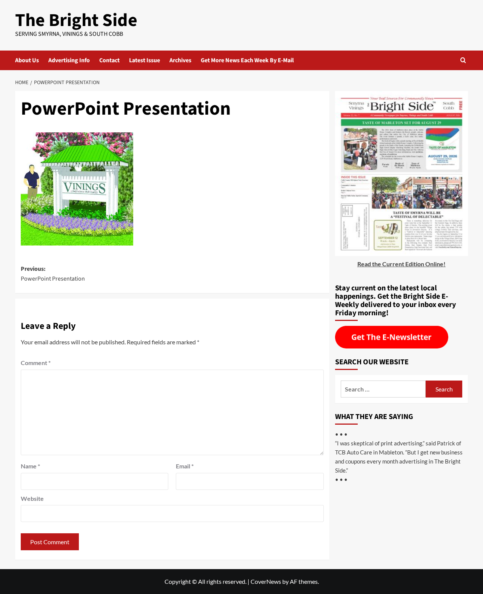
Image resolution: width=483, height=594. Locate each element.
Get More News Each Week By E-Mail (247, 60)
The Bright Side (76, 20)
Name (30, 466)
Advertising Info (69, 60)
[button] (463, 60)
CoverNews (266, 581)
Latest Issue (144, 60)
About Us (27, 60)
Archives (180, 60)
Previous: (53, 274)
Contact (109, 60)
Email (185, 466)
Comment (36, 362)
